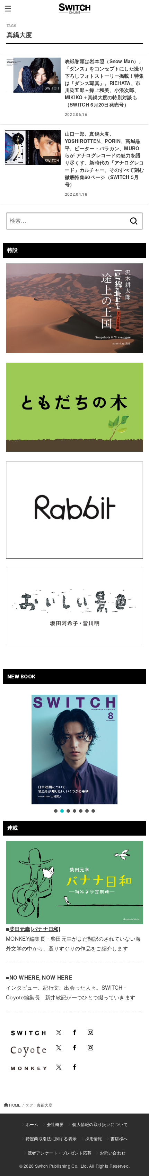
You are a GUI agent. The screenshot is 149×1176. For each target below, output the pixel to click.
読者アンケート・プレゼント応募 (60, 1153)
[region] (74, 754)
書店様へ (119, 1138)
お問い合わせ (112, 1153)
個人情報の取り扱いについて (100, 1124)
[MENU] (8, 8)
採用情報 (93, 1138)
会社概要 (55, 1124)
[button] (56, 811)
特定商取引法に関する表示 (51, 1138)
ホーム (32, 1124)
